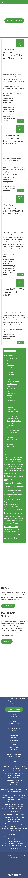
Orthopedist (10, 425)
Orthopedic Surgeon (13, 416)
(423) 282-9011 (16, 775)
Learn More (8, 605)
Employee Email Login (14, 754)
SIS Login (14, 737)
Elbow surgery (11, 370)
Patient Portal (14, 733)
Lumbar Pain (10, 402)
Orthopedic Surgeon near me (14, 490)
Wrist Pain (10, 449)
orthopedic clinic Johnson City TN (10, 466)
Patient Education (14, 728)
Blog (14, 730)
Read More (20, 120)
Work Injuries (11, 446)
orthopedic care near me (8, 184)
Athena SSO (14, 735)
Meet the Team (14, 719)
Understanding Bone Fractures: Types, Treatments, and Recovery (14, 139)
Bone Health (10, 365)
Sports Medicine (11, 442)
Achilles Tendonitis (12, 358)
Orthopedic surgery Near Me (13, 504)
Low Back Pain (19, 459)
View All (7, 641)
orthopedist (6, 506)
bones (10, 336)
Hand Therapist (11, 386)
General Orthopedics (13, 381)
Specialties (14, 721)
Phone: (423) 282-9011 (14, 20)
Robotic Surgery (11, 435)
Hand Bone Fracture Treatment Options (8, 111)
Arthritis (9, 361)
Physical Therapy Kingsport (14, 520)
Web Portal (14, 740)
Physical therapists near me (9, 509)
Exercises (11, 100)
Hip (8, 391)
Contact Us (14, 747)
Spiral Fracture (6, 188)
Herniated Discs (11, 388)
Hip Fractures (11, 393)
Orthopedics (10, 423)
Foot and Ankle (11, 374)
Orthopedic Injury (12, 414)
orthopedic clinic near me (16, 468)
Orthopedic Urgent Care (14, 421)
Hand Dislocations (12, 384)
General (9, 379)
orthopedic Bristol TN (10, 266)
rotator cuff (10, 437)
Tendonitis (10, 444)
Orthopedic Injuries (11, 479)
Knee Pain (10, 398)
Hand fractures (10, 113)
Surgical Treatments (7, 118)
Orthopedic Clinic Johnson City (18, 464)
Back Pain (9, 363)
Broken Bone (11, 98)
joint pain (10, 459)
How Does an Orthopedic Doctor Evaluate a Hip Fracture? (13, 209)
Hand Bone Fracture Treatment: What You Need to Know (14, 53)
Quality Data (14, 749)
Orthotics (9, 428)
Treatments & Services (14, 723)
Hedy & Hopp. (16, 875)
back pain (11, 457)
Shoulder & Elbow (12, 439)
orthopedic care (12, 461)
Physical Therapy (12, 432)
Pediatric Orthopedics (13, 430)
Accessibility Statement (14, 756)
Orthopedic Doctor (12, 411)
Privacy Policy (14, 759)
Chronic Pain (15, 457)
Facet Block (10, 372)
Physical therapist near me (16, 506)
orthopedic (6, 461)
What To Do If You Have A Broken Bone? (14, 292)
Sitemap (14, 761)
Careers (14, 744)
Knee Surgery (11, 400)
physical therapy (10, 116)
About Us (14, 716)
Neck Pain (10, 407)
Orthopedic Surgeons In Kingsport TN (11, 492)
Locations (14, 742)
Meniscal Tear (11, 404)
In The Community (14, 726)
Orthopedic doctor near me (9, 186)
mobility (4, 114)
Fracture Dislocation (7, 182)
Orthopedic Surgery (12, 418)
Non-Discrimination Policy (14, 752)
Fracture (4, 256)
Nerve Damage (11, 409)
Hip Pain (9, 395)
